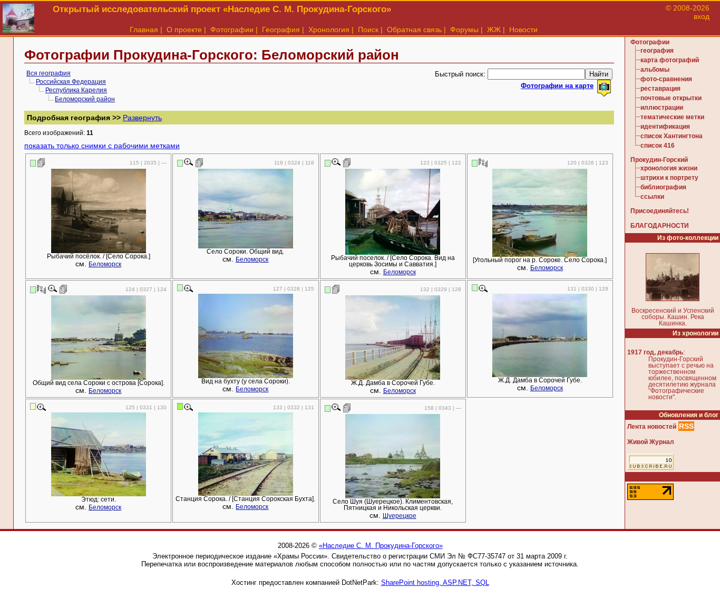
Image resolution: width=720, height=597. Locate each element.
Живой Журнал (650, 442)
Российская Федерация (71, 82)
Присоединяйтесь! (659, 211)
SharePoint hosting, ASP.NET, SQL (435, 582)
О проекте (184, 29)
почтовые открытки (671, 98)
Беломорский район (85, 99)
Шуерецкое (399, 516)
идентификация (665, 126)
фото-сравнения (666, 79)
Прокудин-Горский (659, 160)
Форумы (464, 29)
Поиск (368, 29)
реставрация (660, 88)
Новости (523, 29)
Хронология (328, 29)
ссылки (652, 197)
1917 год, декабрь (655, 352)
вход (701, 16)
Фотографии (232, 29)
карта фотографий (669, 60)
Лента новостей (651, 426)
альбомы (654, 69)
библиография (663, 187)
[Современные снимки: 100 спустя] (483, 162)
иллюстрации (661, 107)
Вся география (48, 73)
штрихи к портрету (669, 178)
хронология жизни (668, 168)
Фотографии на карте (557, 86)
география (657, 50)
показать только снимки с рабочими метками (102, 145)
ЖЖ (494, 29)
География (281, 29)
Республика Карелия (76, 90)
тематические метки (672, 117)
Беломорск (105, 264)
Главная (144, 29)
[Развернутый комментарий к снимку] (41, 162)
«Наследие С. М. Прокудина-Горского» (381, 546)
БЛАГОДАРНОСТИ (659, 226)
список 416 (657, 145)
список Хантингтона (671, 136)
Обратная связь (414, 29)
